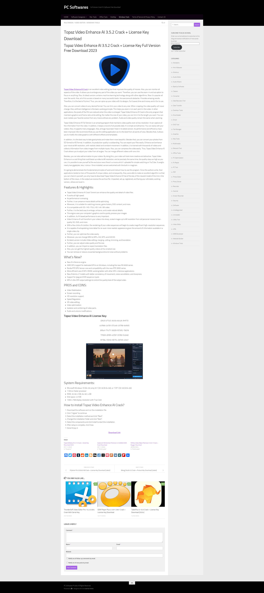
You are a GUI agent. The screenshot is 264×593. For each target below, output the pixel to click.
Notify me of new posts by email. (78, 563)
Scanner (175, 191)
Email (118, 544)
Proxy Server (177, 182)
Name (68, 544)
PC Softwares (76, 7)
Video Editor (80, 23)
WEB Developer (178, 234)
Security (175, 201)
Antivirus (176, 72)
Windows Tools (124, 17)
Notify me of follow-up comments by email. (81, 558)
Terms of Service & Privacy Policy (143, 17)
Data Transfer (177, 106)
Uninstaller (176, 215)
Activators (176, 63)
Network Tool (177, 148)
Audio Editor (177, 77)
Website (68, 552)
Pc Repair (176, 163)
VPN (174, 229)
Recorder (176, 186)
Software (176, 205)
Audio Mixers (177, 82)
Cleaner (175, 91)
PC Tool (175, 167)
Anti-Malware (177, 67)
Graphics (176, 134)
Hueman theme (88, 588)
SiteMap (113, 17)
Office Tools (103, 17)
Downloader (177, 115)
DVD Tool (176, 125)
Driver (175, 120)
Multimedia (68, 23)
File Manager (177, 129)
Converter (176, 96)
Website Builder (178, 239)
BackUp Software (178, 87)
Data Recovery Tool (179, 101)
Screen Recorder (178, 196)
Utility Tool (176, 220)
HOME (66, 17)
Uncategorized (177, 210)
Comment (69, 530)
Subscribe (176, 47)
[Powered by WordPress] (71, 588)
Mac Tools (93, 17)
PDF (174, 172)
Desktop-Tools (178, 110)
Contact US (162, 17)
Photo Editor (177, 177)
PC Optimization (178, 158)
